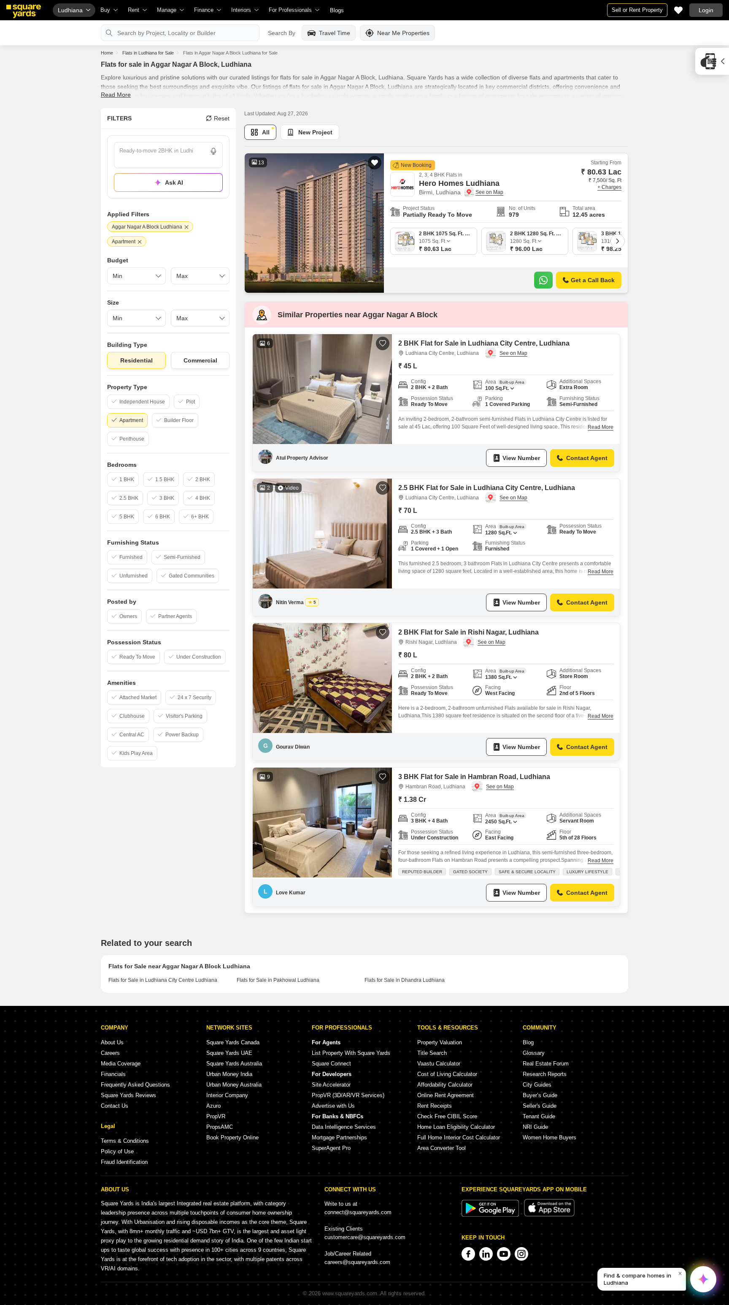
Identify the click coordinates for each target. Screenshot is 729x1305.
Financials (113, 1074)
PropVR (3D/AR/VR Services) (348, 1095)
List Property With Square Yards (351, 1053)
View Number (521, 458)
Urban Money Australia (234, 1085)
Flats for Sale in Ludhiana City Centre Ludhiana (162, 980)
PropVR (215, 1116)
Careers (110, 1053)
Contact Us (114, 1106)
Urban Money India (229, 1074)
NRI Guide (535, 1127)
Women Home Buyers (549, 1137)
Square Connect (331, 1063)
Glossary (534, 1053)
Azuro (213, 1106)
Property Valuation (439, 1042)
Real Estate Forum (546, 1063)
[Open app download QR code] (712, 61)
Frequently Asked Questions (135, 1085)
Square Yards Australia (234, 1063)
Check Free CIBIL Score (447, 1116)
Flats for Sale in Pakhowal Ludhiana (278, 980)
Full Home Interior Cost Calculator (458, 1137)
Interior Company (227, 1095)
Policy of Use (117, 1151)
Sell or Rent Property (637, 10)
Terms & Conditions (125, 1141)
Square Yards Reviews (128, 1095)
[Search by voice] (213, 151)
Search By (281, 33)
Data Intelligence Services (344, 1127)
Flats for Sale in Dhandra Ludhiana (404, 980)
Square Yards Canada (232, 1042)
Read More (116, 94)
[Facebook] (468, 1254)
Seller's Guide (539, 1106)
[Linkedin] (486, 1254)
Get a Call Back (593, 280)
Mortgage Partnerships (339, 1137)
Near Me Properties (403, 33)
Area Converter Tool (441, 1148)
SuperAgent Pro (331, 1148)
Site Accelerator (331, 1085)
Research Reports (545, 1074)
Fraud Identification (124, 1162)
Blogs (337, 10)
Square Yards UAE (229, 1053)
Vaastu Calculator (438, 1063)
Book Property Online (232, 1137)
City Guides (537, 1085)
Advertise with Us (333, 1106)
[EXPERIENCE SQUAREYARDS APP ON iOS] (549, 1215)
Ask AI (174, 182)
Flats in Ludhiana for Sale (148, 52)
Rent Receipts (434, 1106)
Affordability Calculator (444, 1085)
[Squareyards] (23, 11)
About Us (112, 1042)
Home (107, 52)
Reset (222, 118)
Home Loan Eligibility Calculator (456, 1127)
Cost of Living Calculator (447, 1074)
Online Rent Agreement (445, 1095)
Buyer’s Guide (540, 1095)
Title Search (432, 1053)
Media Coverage (120, 1063)
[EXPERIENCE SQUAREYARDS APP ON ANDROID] (491, 1215)
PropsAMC (219, 1127)
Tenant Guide (539, 1116)
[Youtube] (503, 1254)
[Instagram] (521, 1254)
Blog (528, 1042)
